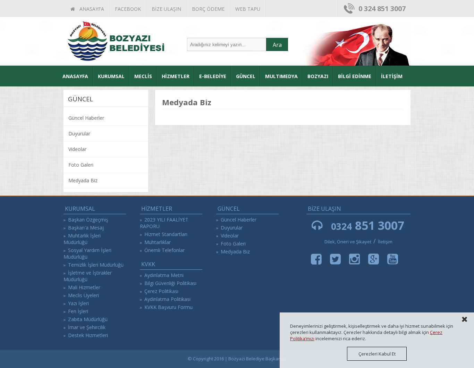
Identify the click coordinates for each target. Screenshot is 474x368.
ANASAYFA (90, 9)
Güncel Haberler (86, 118)
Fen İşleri (78, 311)
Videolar (77, 149)
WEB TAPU (247, 9)
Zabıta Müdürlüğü (88, 319)
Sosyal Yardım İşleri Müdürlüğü (87, 253)
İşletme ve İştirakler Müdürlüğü (88, 276)
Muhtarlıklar (157, 242)
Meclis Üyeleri (83, 295)
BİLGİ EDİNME (354, 76)
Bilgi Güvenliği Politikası (170, 283)
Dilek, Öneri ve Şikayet (347, 242)
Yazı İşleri (78, 303)
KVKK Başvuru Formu (168, 307)
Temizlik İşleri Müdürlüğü (96, 264)
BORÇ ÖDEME (208, 9)
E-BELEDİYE (212, 76)
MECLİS (143, 76)
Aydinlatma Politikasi (167, 299)
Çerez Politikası (161, 291)
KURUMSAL (111, 76)
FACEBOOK (128, 9)
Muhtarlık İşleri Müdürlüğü (82, 238)
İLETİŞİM (392, 76)
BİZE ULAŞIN (166, 9)
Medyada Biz (83, 180)
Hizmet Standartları (165, 234)
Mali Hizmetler (84, 287)
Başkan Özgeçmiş (88, 219)
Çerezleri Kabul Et (377, 354)
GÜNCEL (245, 76)
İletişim (385, 242)
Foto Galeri (80, 164)
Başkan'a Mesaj (86, 227)
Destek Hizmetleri (88, 335)
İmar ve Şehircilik (86, 327)
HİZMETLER (175, 76)
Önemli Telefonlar (164, 250)
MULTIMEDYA (281, 76)
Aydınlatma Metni (164, 275)
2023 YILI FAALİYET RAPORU (164, 222)
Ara (277, 45)
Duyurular (79, 133)
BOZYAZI (317, 76)
